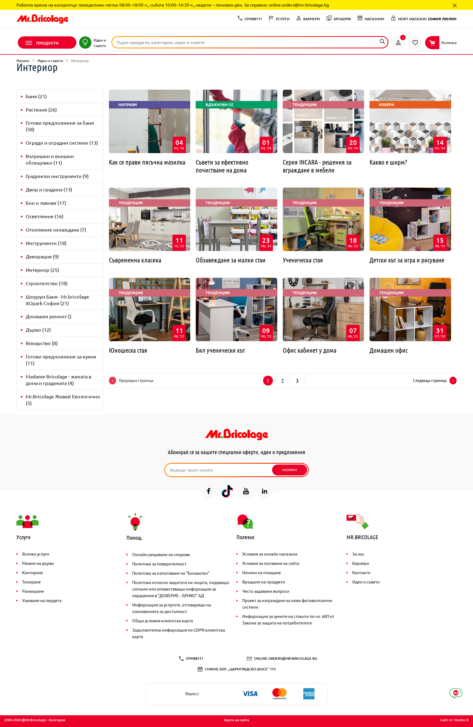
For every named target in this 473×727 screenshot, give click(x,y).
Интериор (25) (42, 270)
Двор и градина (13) (49, 189)
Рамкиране (33, 591)
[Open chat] (456, 693)
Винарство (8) (42, 343)
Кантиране (32, 572)
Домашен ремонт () (48, 316)
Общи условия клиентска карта (162, 620)
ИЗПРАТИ (289, 470)
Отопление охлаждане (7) (56, 229)
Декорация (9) (42, 256)
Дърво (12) (38, 329)
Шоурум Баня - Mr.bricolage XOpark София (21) (57, 300)
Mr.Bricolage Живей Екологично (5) (63, 399)
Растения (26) (41, 109)
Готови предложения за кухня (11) (61, 360)
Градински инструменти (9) (57, 176)
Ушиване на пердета (42, 600)
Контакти (361, 572)
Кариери (360, 563)
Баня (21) (36, 96)
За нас (358, 553)
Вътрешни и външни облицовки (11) (50, 159)
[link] (398, 43)
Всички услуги (35, 553)
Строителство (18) (47, 283)
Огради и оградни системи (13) (62, 142)
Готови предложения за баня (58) (60, 126)
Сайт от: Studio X (454, 719)
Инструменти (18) (46, 243)
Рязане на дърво (38, 563)
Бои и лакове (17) (46, 203)
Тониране (31, 581)
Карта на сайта (236, 719)
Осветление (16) (45, 216)
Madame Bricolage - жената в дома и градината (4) (58, 379)
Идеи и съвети (366, 581)
